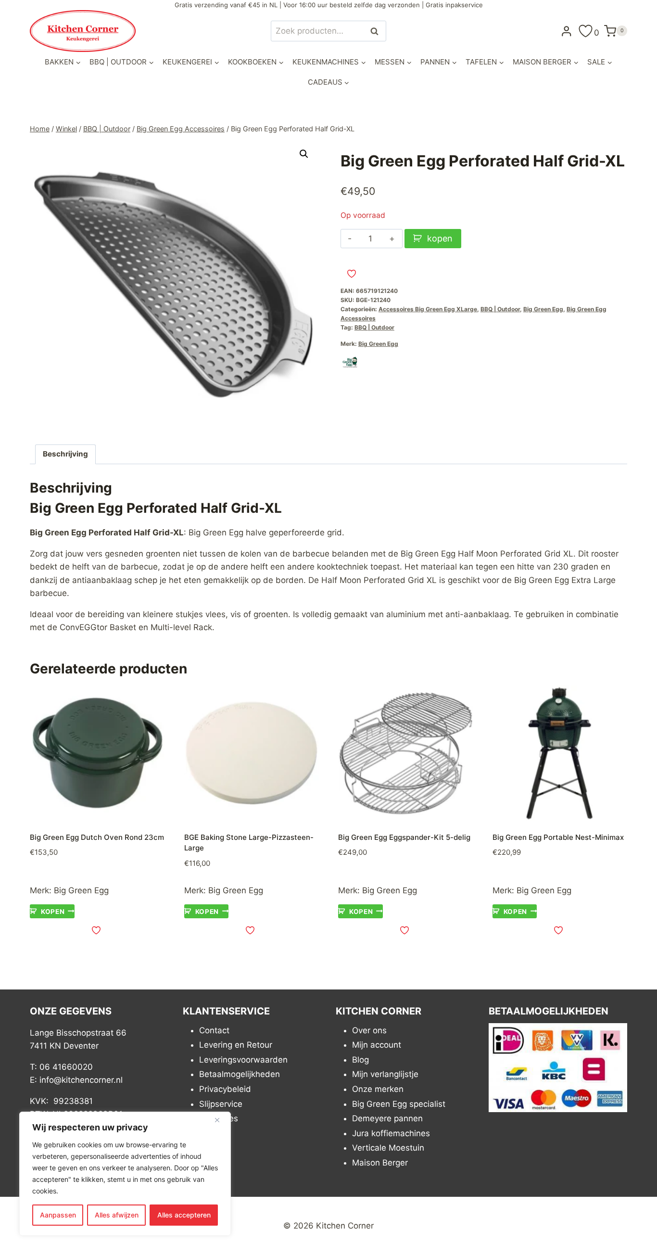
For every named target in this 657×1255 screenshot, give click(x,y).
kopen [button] (52, 911)
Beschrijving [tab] (65, 453)
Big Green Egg (543, 309)
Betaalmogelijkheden (239, 1074)
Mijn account (376, 1045)
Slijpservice (220, 1104)
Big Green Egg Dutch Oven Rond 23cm (97, 837)
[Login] (566, 31)
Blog (360, 1060)
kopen (440, 238)
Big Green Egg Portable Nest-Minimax (558, 837)
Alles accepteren (184, 1215)
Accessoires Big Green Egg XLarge (428, 309)
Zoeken (377, 31)
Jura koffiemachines (391, 1133)
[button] (304, 154)
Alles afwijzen (117, 1215)
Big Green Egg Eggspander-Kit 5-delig (404, 837)
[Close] (221, 1120)
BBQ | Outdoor (500, 309)
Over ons (369, 1030)
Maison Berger (380, 1162)
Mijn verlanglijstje (385, 1074)
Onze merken (378, 1089)
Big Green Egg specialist (398, 1104)
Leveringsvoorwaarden (243, 1060)
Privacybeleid (225, 1089)
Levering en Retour (235, 1045)
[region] (125, 1174)
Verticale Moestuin (388, 1148)
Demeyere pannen (387, 1118)
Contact (214, 1030)
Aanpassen (58, 1215)
